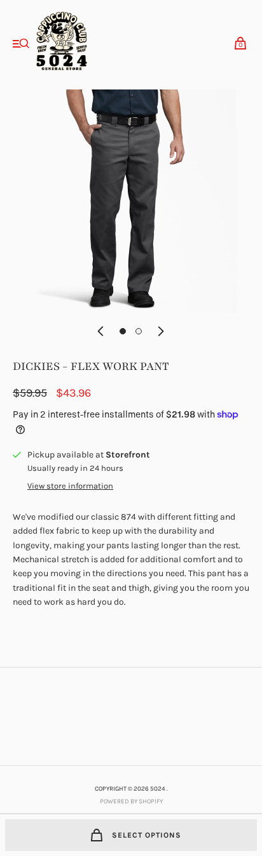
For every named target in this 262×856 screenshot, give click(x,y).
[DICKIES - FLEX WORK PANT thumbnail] (123, 331)
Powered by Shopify (131, 801)
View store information (70, 486)
